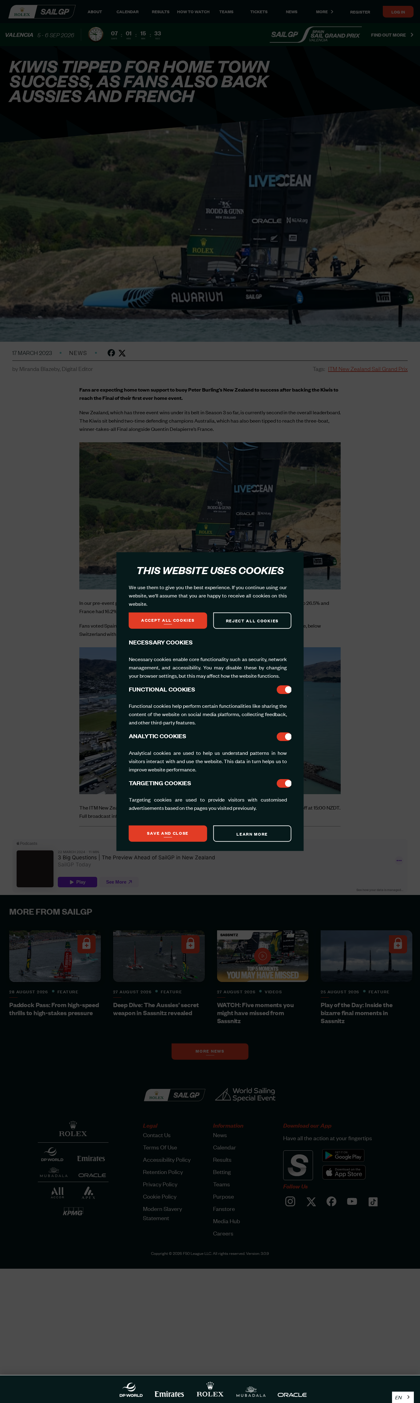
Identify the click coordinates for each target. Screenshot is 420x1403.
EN (398, 1397)
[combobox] (403, 1397)
